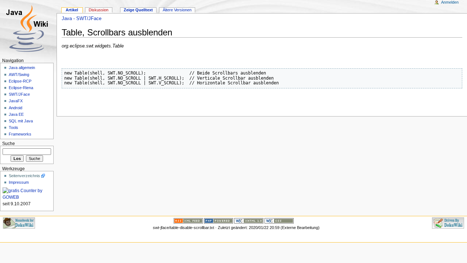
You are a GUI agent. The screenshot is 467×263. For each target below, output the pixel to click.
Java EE (16, 114)
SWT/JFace (19, 94)
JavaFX (16, 101)
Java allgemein (22, 67)
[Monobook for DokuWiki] (19, 222)
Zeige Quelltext (138, 10)
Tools (13, 127)
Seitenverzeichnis (24, 176)
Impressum (19, 182)
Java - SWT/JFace (81, 18)
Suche (8, 143)
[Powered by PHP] (218, 220)
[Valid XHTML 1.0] (248, 220)
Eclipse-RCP (20, 81)
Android (15, 108)
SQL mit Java (21, 121)
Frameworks (20, 134)
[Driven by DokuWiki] (448, 222)
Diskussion (98, 10)
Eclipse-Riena (21, 87)
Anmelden (450, 2)
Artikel (72, 10)
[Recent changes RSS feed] (188, 220)
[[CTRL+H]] (28, 28)
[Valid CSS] (279, 220)
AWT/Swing (19, 74)
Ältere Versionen (177, 10)
